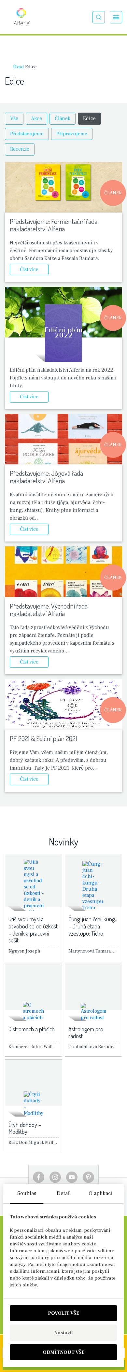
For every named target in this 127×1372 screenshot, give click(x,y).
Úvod (18, 67)
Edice (89, 118)
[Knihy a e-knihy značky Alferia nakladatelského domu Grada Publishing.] (21, 17)
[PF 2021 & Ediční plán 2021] (63, 704)
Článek (62, 118)
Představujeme (27, 133)
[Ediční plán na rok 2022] (63, 333)
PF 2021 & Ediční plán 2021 (43, 738)
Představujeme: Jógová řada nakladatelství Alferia (46, 477)
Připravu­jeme (71, 133)
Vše (14, 118)
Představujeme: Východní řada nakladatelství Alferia (49, 609)
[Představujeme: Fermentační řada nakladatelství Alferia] (63, 187)
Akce (36, 118)
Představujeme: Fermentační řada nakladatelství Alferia (53, 225)
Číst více (29, 269)
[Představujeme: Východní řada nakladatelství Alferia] (63, 571)
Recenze (19, 149)
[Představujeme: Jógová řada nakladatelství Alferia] (63, 439)
